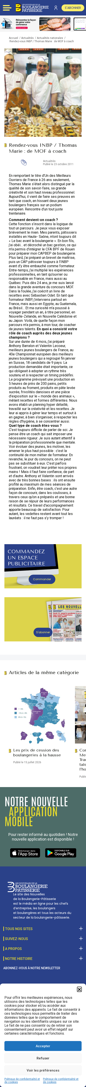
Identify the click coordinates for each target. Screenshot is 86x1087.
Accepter (43, 1046)
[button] (79, 989)
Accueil (13, 38)
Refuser (43, 1058)
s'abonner (73, 8)
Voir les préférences (43, 1070)
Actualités (27, 38)
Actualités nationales (50, 38)
